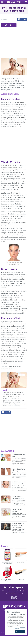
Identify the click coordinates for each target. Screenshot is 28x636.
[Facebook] (12, 597)
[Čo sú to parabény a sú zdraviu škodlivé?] (6, 487)
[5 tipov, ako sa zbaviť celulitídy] (6, 473)
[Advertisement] (14, 43)
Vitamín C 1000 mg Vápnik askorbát (7, 562)
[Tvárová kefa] (21, 555)
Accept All (20, 631)
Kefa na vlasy (20, 579)
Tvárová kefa (20, 562)
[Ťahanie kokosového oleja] (6, 460)
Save (22, 629)
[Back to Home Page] (14, 2)
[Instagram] (15, 597)
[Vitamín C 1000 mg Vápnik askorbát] (7, 555)
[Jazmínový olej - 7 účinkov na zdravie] (6, 500)
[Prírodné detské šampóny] (6, 514)
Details (17, 628)
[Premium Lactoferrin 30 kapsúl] (7, 572)
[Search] (1, 2)
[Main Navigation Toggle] (26, 2)
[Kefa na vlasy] (21, 572)
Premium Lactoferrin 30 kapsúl (7, 580)
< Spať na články (8, 25)
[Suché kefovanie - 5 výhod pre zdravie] (6, 529)
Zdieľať (23, 19)
